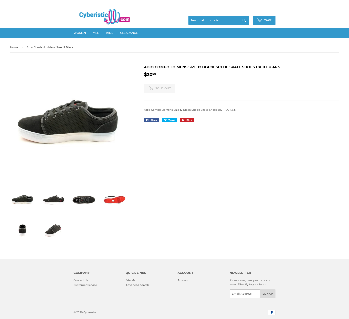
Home (14, 47)
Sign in (244, 11)
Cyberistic (90, 312)
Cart (267, 20)
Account (183, 280)
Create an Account (264, 11)
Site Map (131, 280)
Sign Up (268, 293)
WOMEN (80, 33)
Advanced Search (137, 285)
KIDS (109, 33)
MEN (96, 33)
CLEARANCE (129, 33)
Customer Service (85, 285)
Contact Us (81, 280)
